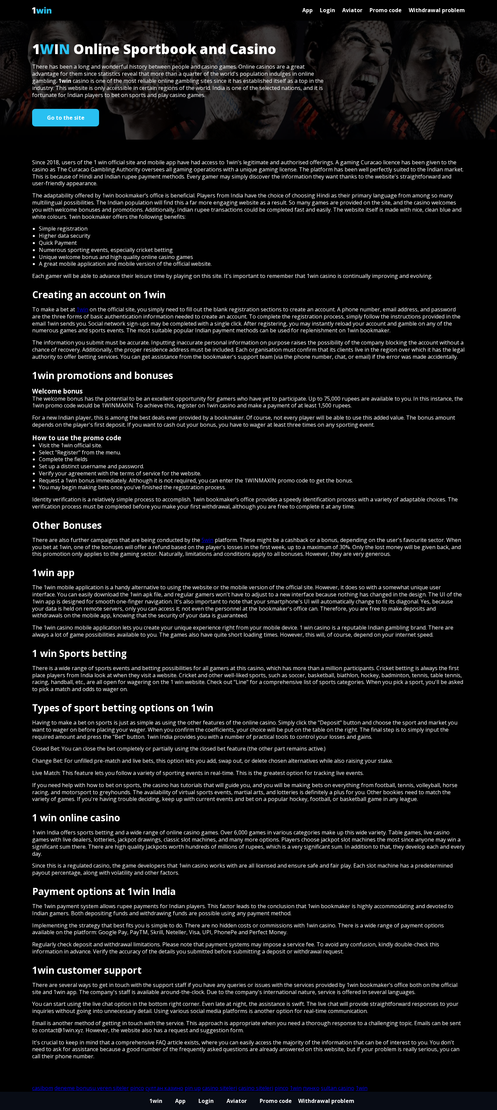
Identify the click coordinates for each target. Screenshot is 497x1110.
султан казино (164, 1088)
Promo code (386, 10)
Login (327, 10)
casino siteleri (219, 1088)
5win (207, 540)
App (307, 10)
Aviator (352, 10)
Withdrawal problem (437, 10)
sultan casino (337, 1088)
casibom (42, 1088)
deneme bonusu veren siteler (91, 1088)
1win (64, 81)
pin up (193, 1088)
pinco (137, 1088)
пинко (311, 1088)
